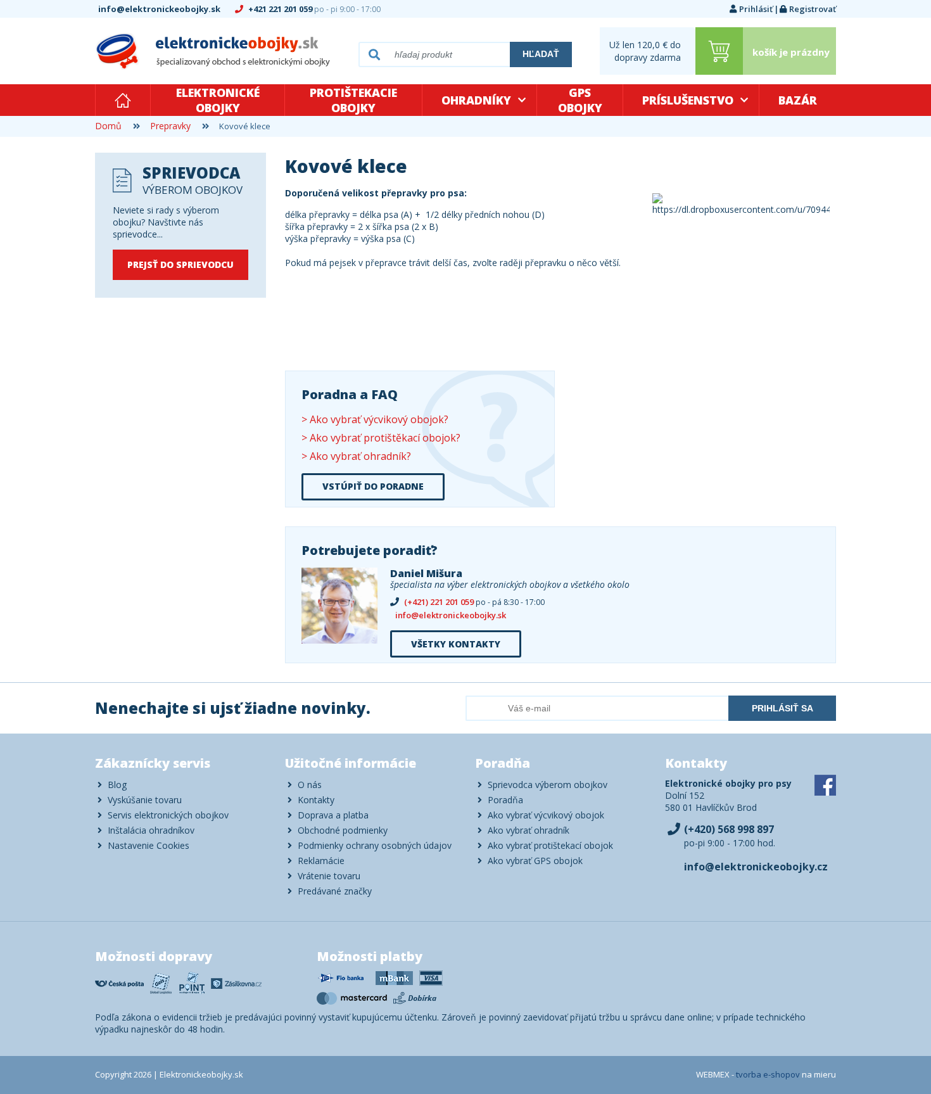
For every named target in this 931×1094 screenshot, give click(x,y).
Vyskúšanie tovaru (145, 800)
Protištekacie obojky (353, 100)
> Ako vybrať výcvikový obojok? (374, 419)
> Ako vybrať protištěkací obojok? (380, 438)
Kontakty (316, 800)
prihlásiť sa (782, 708)
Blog (117, 785)
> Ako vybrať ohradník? (356, 456)
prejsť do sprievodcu (180, 264)
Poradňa (505, 800)
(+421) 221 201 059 (473, 602)
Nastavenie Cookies (148, 845)
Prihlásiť (756, 9)
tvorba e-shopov (768, 1074)
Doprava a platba (333, 815)
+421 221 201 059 (313, 9)
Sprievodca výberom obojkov (547, 785)
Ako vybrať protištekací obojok (550, 845)
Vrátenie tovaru (329, 876)
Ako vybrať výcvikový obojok (546, 815)
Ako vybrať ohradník (528, 830)
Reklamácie (321, 861)
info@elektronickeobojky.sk (160, 9)
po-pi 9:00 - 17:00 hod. (729, 836)
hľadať (540, 54)
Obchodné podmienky (343, 830)
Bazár (797, 100)
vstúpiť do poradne (373, 486)
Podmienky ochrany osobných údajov (375, 845)
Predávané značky (335, 891)
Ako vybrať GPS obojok (535, 861)
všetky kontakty (455, 644)
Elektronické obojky (218, 100)
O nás (310, 785)
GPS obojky (580, 100)
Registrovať (812, 9)
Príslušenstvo (687, 100)
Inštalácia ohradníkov (151, 830)
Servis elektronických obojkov (168, 815)
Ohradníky (476, 100)
